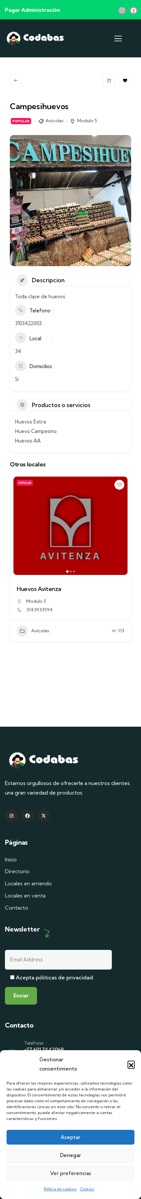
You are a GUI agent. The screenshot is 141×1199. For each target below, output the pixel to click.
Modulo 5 (87, 121)
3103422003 (28, 323)
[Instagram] (122, 10)
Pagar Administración (32, 10)
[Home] (35, 38)
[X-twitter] (43, 815)
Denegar (70, 1155)
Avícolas (55, 121)
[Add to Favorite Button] (125, 80)
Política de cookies (60, 1189)
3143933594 (39, 610)
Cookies (87, 1189)
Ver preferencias (70, 1173)
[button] (131, 1064)
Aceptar (70, 1137)
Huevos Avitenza (39, 589)
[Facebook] (133, 10)
